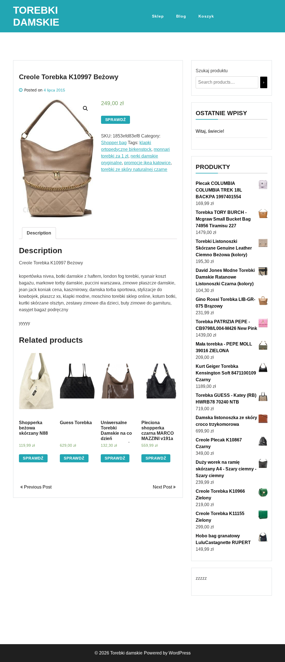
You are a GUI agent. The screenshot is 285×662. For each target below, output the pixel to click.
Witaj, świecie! (210, 131)
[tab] (39, 233)
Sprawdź (115, 119)
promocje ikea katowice (147, 162)
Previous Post (37, 487)
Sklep (158, 16)
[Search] (263, 82)
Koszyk (206, 16)
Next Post (163, 487)
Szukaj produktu (212, 70)
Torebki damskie (126, 653)
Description (39, 233)
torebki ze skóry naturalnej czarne (134, 169)
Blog (181, 16)
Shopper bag (114, 142)
